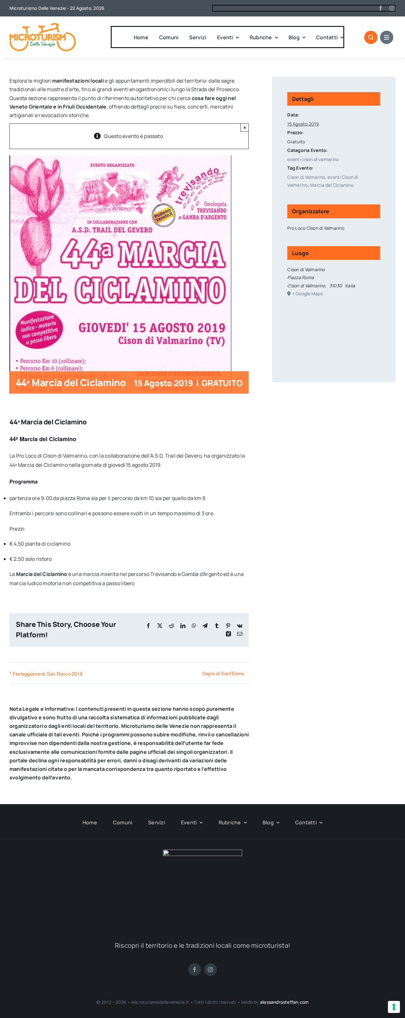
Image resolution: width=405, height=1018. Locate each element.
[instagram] (392, 8)
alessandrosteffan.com (284, 1002)
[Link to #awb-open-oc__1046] (370, 37)
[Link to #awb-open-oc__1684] (386, 37)
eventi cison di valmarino (313, 159)
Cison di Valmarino (306, 177)
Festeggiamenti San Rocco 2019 (47, 673)
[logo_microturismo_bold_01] (42, 25)
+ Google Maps (307, 293)
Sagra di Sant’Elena (223, 673)
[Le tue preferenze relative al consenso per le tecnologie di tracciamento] (394, 1007)
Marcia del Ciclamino (331, 185)
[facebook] (380, 8)
